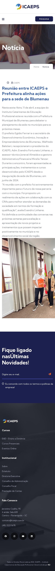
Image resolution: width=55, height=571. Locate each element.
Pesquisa (44, 19)
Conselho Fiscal (9, 486)
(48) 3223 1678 (8, 525)
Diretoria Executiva (11, 476)
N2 (49, 565)
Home (36, 67)
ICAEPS (16, 83)
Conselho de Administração (15, 481)
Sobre (4, 466)
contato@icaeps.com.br (13, 520)
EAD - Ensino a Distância (13, 438)
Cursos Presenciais (10, 443)
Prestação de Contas (12, 491)
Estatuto (6, 471)
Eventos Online (9, 448)
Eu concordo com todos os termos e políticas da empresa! (29, 385)
